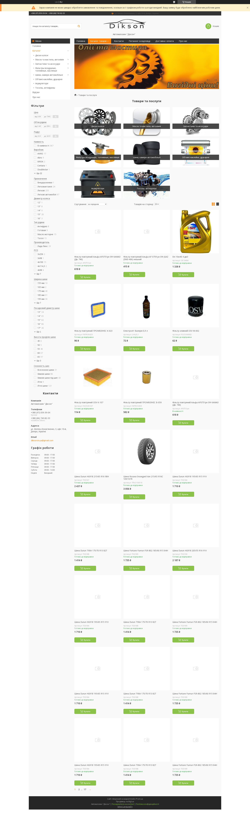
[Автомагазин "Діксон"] (125, 24)
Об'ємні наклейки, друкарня (48, 79)
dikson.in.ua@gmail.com (42, 440)
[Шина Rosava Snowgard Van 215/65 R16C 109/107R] (146, 451)
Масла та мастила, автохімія (49, 59)
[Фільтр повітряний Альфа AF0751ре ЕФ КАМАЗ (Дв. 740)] (97, 231)
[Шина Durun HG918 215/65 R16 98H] (97, 451)
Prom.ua (139, 799)
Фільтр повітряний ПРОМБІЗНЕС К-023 (93, 331)
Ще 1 (39, 332)
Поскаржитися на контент (123, 804)
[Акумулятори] (97, 183)
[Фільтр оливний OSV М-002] (195, 305)
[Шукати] (79, 26)
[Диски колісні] (97, 121)
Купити (87, 277)
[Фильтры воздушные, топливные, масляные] (97, 152)
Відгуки (35, 92)
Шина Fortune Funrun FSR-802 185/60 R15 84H (145, 550)
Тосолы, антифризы (45, 87)
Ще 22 (39, 173)
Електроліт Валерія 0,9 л (135, 331)
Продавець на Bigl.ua (125, 801)
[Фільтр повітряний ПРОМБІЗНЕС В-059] (146, 377)
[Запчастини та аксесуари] (195, 121)
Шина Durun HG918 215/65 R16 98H (91, 476)
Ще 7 (39, 274)
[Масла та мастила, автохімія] (146, 121)
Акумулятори (41, 83)
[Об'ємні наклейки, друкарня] (195, 152)
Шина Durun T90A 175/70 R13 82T (90, 550)
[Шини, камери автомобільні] (146, 152)
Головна (36, 46)
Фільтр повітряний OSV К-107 (88, 402)
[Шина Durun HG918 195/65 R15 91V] (195, 451)
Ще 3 (39, 361)
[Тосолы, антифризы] (146, 183)
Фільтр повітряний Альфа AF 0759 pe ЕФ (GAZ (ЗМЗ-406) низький (145, 258)
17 (85, 789)
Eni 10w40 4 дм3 (180, 256)
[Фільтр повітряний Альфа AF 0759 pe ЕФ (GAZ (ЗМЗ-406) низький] (146, 231)
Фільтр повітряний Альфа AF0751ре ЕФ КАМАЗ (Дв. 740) (97, 258)
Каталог (36, 50)
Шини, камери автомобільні (49, 74)
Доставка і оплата (164, 41)
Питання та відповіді (139, 41)
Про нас (36, 97)
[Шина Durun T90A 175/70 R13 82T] (97, 525)
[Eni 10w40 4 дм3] (195, 231)
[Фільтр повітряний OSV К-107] (97, 377)
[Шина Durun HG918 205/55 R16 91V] (195, 525)
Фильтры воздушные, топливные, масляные (46, 69)
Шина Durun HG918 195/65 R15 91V (189, 476)
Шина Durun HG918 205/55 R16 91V (189, 550)
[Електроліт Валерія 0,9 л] (146, 305)
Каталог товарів (98, 41)
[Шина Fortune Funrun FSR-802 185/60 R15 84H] (146, 525)
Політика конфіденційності (147, 804)
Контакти (119, 41)
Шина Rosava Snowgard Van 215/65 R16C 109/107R (143, 477)
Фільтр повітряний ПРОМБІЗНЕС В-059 (142, 402)
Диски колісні (41, 55)
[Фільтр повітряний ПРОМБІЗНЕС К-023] (97, 305)
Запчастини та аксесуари (47, 63)
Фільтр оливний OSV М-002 (185, 331)
